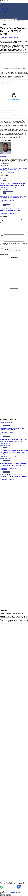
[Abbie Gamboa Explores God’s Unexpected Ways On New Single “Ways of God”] (4, 434)
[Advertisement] (14, 274)
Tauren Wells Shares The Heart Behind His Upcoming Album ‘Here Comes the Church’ (13, 464)
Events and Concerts (8, 10)
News (4, 7)
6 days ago (11, 213)
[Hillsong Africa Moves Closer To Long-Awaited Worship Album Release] (5, 202)
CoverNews (11, 892)
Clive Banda (4, 37)
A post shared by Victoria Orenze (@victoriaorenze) (14, 115)
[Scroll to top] (0, 893)
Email (2, 238)
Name (2, 235)
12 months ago (12, 37)
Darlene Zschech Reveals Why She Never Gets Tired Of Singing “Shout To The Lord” (13, 475)
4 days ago (11, 456)
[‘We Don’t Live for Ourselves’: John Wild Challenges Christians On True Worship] (3, 178)
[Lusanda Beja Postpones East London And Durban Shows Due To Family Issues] (4, 189)
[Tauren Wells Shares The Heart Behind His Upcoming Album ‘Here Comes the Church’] (5, 458)
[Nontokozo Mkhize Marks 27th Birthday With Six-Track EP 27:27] (6, 422)
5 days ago (11, 188)
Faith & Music (6, 8)
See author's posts (4, 165)
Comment (3, 223)
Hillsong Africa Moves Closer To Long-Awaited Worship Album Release (12, 209)
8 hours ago (11, 432)
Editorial (5, 11)
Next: (12, 171)
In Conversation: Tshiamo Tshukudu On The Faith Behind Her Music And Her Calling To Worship (14, 452)
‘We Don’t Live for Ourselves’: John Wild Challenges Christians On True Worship (13, 184)
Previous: (13, 169)
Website (2, 240)
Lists (4, 14)
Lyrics (4, 15)
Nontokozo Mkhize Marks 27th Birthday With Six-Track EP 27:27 (12, 428)
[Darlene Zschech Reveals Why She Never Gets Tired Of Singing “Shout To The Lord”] (4, 469)
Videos (4, 12)
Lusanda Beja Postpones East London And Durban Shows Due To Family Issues (13, 196)
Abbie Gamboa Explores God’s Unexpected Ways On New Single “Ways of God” (13, 440)
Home (4, 5)
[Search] (0, 17)
